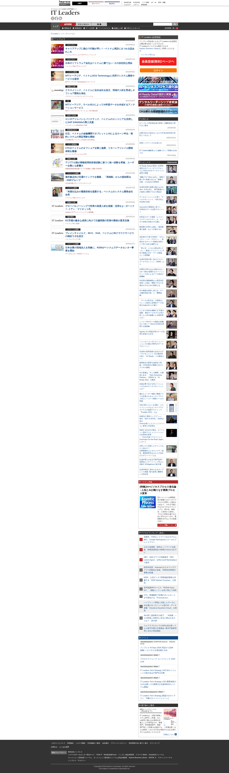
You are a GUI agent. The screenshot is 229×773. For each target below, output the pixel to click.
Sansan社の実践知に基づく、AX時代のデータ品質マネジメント (151, 209)
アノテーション (83, 111)
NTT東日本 (94, 111)
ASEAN (99, 169)
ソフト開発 (145, 2)
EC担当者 (136, 2)
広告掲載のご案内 (93, 743)
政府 (78, 223)
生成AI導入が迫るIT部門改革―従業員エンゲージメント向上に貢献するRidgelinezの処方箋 (151, 462)
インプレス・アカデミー (77, 760)
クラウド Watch (141, 755)
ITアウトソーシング (89, 55)
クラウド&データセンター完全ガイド (81, 755)
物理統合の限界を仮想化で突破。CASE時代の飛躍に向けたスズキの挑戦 (151, 365)
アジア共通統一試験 (88, 169)
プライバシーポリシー (119, 743)
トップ (55, 26)
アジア (75, 239)
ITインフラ (78, 183)
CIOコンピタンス (133, 28)
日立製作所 (69, 140)
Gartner (68, 212)
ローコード (91, 82)
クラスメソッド (70, 96)
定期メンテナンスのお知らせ (150, 143)
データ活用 (90, 28)
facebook (56, 18)
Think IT (99, 755)
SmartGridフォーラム (156, 755)
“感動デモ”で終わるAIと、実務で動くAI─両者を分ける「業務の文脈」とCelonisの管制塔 (152, 179)
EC (74, 223)
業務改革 (67, 28)
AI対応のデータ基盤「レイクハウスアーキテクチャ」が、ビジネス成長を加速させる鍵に (151, 219)
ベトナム (68, 55)
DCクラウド (96, 3)
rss (60, 18)
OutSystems (82, 82)
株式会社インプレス (75, 752)
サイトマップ (155, 743)
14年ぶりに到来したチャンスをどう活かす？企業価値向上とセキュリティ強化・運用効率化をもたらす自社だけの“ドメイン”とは (151, 450)
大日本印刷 (69, 183)
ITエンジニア (81, 66)
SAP (85, 125)
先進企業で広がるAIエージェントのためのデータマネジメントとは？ (151, 386)
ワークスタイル (104, 28)
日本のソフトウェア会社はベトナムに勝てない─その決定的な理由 (98, 63)
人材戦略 (90, 212)
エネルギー (127, 4)
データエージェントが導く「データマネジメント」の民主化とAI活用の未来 (151, 199)
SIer (74, 66)
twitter (52, 18)
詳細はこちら (169, 734)
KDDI (80, 254)
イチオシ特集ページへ (165, 525)
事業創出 (78, 28)
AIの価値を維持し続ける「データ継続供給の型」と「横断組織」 (151, 292)
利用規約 (70, 743)
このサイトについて (58, 743)
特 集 (99, 24)
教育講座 (144, 4)
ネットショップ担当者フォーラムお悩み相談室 (110, 758)
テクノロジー (83, 24)
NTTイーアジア (70, 82)
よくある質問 (64, 747)
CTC (85, 154)
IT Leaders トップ (57, 34)
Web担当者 (127, 2)
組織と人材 (118, 28)
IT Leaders (65, 12)
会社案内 (105, 743)
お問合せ (54, 747)
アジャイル (78, 154)
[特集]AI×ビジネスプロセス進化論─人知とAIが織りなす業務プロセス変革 (158, 490)
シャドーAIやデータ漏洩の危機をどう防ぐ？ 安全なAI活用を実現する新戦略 (151, 324)
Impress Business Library (149, 49)
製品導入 (112, 3)
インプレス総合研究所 (126, 755)
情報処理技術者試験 (72, 169)
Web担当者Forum (110, 755)
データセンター (70, 254)
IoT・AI (153, 2)
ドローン (136, 4)
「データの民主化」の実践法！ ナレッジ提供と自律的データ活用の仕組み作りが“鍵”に (151, 302)
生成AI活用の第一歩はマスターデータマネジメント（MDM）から (151, 261)
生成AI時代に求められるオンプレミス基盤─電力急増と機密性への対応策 (151, 472)
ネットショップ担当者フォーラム (80, 758)
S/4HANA (79, 125)
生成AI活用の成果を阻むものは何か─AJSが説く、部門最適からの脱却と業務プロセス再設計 (152, 189)
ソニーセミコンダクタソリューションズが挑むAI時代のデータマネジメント (151, 344)
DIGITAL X (152, 758)
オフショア (77, 55)
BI (79, 239)
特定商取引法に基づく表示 (138, 743)
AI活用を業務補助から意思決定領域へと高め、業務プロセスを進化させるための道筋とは (151, 283)
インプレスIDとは (148, 55)
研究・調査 (162, 2)
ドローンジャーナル (165, 758)
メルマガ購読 (80, 743)
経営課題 (68, 24)
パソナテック (70, 125)
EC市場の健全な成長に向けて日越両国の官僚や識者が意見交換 (97, 220)
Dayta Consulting (88, 140)
